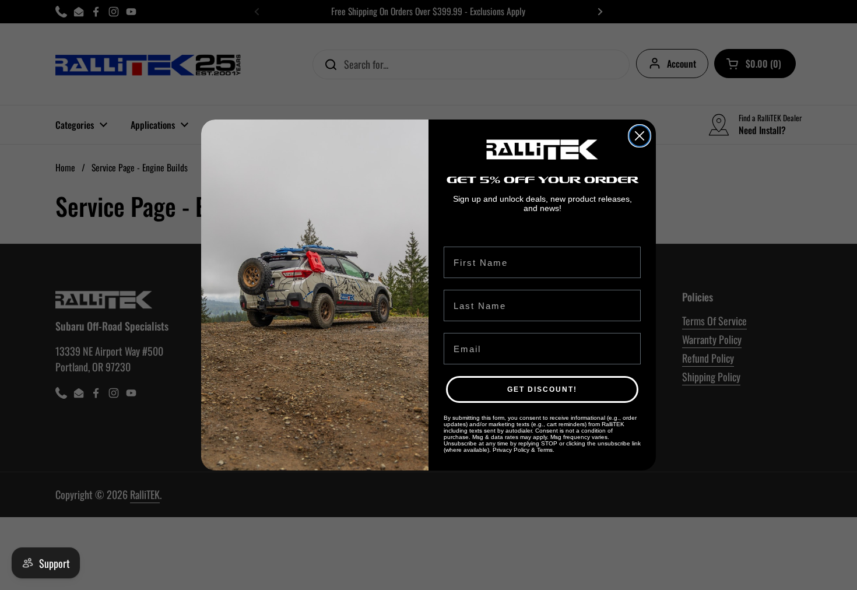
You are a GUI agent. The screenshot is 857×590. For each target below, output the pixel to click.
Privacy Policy (511, 450)
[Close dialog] (639, 135)
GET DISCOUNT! (542, 389)
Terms (545, 450)
